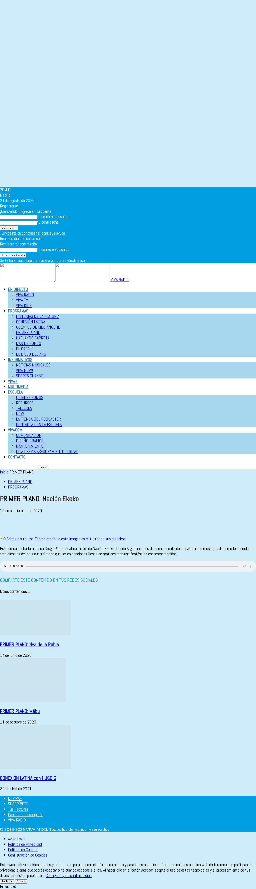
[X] (21, 525)
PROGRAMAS (18, 311)
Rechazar (7, 881)
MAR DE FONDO (28, 343)
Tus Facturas (18, 809)
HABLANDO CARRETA (32, 338)
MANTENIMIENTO (30, 446)
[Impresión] (64, 525)
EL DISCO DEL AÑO (31, 354)
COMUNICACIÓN (28, 435)
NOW (20, 413)
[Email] (49, 525)
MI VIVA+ (15, 798)
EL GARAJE (25, 348)
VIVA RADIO (25, 294)
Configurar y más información (69, 875)
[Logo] (27, 279)
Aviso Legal (16, 839)
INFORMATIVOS (20, 359)
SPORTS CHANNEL (30, 375)
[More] (107, 524)
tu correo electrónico (53, 249)
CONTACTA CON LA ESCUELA (39, 424)
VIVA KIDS (24, 305)
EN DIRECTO (18, 289)
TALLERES (24, 408)
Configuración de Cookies (27, 855)
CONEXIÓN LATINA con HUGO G (28, 778)
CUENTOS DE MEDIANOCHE (38, 327)
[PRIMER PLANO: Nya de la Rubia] (35, 634)
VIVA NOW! (24, 370)
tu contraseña (48, 222)
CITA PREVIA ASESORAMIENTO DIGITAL (47, 451)
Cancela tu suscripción (25, 814)
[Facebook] (6, 525)
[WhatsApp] (35, 525)
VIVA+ (13, 381)
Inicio (4, 472)
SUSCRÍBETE (18, 803)
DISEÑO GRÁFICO (30, 440)
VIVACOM (15, 430)
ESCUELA (15, 392)
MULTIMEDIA (18, 386)
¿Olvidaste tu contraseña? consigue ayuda (32, 233)
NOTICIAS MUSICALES (33, 365)
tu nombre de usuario (53, 216)
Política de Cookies (23, 849)
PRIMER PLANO (28, 332)
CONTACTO (17, 457)
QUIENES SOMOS (29, 397)
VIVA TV (22, 300)
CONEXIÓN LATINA (30, 321)
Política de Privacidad (25, 844)
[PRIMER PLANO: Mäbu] (33, 700)
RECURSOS (25, 403)
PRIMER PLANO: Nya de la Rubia (29, 644)
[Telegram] (78, 525)
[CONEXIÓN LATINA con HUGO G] (35, 767)
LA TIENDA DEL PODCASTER (38, 419)
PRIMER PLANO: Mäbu (20, 711)
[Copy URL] (92, 525)
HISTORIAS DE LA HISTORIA (37, 316)
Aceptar (21, 881)
